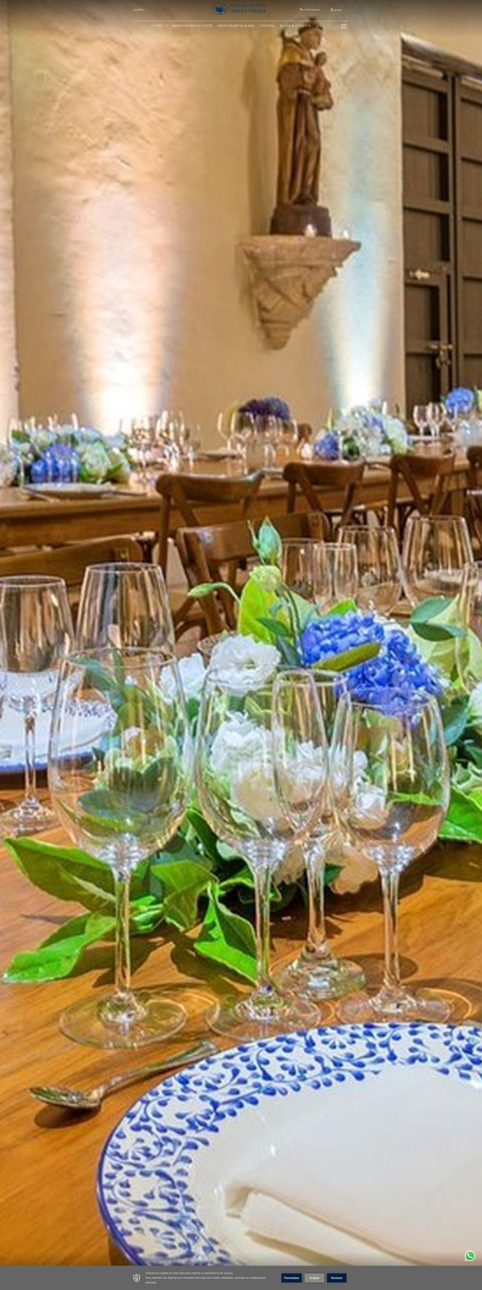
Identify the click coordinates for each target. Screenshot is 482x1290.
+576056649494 (311, 9)
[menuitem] (156, 26)
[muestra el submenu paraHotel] (167, 26)
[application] (241, 1278)
